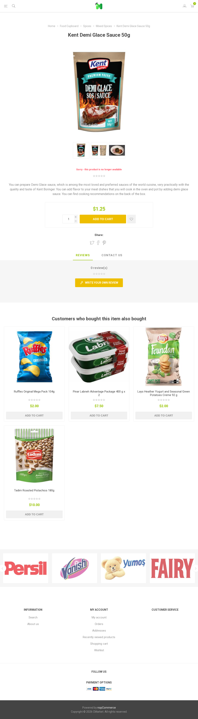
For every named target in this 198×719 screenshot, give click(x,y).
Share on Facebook (98, 243)
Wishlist (99, 650)
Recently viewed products (99, 637)
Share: (99, 235)
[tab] (83, 255)
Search (33, 617)
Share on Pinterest (104, 243)
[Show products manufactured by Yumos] (74, 568)
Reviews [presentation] (83, 255)
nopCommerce (106, 707)
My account (99, 617)
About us (33, 624)
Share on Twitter (92, 243)
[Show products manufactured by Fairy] (123, 568)
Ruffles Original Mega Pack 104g (34, 391)
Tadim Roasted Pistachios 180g (34, 490)
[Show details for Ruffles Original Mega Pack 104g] (34, 356)
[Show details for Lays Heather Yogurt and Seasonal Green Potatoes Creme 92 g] (163, 356)
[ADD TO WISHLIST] (131, 219)
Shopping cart (99, 643)
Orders (99, 624)
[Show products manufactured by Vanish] (25, 568)
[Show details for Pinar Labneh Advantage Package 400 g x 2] (99, 356)
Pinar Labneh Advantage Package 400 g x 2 (99, 393)
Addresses (99, 630)
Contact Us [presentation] (112, 255)
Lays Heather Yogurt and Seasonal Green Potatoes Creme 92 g (163, 393)
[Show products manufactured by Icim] (172, 568)
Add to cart (103, 219)
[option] (25, 568)
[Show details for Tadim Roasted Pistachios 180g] (34, 456)
